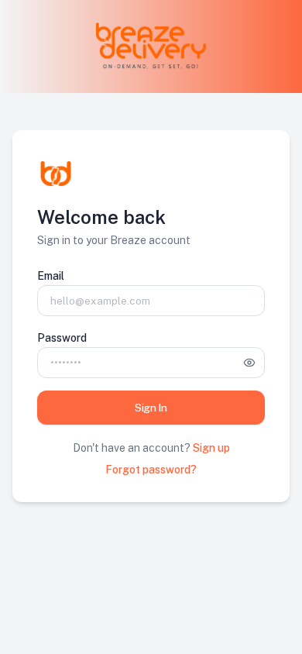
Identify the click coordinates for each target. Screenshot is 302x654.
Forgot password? (151, 469)
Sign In (151, 407)
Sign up (211, 448)
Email (50, 276)
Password (62, 338)
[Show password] (249, 362)
